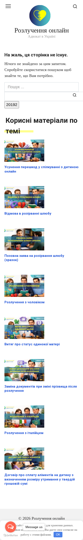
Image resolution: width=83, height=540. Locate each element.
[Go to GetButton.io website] (11, 535)
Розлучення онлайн (41, 30)
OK (58, 534)
